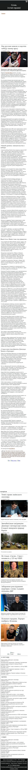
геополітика (3, 452)
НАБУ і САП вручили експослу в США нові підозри (14, 714)
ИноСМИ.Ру (12, 448)
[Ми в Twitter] (13, 460)
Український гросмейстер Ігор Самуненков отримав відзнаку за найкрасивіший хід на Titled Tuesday (13, 732)
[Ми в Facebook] (9, 460)
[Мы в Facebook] (8, 654)
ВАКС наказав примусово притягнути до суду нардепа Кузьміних (12, 690)
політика (17, 452)
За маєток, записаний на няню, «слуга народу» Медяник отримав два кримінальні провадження (13, 694)
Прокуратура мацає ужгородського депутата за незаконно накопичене (12, 755)
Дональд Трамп (22, 452)
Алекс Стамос (22, 454)
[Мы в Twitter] (13, 654)
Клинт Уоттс (5, 455)
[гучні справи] (9, 759)
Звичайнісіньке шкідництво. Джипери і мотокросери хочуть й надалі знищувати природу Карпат (13, 527)
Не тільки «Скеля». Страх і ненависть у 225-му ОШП (12, 557)
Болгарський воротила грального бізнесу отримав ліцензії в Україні (13, 750)
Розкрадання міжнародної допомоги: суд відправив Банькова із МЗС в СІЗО (13, 721)
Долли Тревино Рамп (10, 456)
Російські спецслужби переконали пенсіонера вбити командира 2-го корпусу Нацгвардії (14, 725)
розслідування (12, 452)
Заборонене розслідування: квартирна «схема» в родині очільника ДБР (12, 588)
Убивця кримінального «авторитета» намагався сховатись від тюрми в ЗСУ (12, 711)
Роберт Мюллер (15, 455)
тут (25, 761)
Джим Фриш (23, 456)
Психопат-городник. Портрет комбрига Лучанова (13, 619)
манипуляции (3, 457)
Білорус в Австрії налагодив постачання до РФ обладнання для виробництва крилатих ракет (12, 703)
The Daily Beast (8, 72)
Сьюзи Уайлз (3, 456)
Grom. (14, 4)
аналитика (8, 452)
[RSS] (18, 460)
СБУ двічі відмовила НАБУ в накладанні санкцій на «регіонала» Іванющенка (13, 707)
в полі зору (9, 457)
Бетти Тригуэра (17, 456)
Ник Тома (9, 455)
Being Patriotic (18, 453)
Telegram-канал (16, 765)
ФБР (2, 455)
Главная (3, 13)
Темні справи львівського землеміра (11, 495)
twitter (19, 454)
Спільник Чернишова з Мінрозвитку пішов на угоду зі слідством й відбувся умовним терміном (14, 682)
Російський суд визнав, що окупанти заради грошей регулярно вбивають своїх (13, 699)
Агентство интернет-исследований (11, 454)
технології (10, 453)
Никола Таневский (21, 455)
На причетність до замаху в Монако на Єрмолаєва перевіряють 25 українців (13, 686)
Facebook (14, 453)
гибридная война (4, 453)
